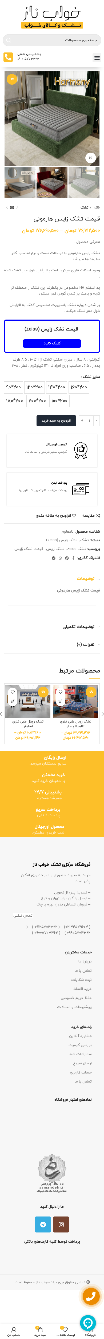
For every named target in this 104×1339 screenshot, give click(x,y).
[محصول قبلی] (17, 207)
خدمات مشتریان (78, 952)
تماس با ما (83, 970)
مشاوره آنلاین (80, 1036)
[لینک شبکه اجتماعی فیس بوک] (73, 558)
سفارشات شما (80, 1054)
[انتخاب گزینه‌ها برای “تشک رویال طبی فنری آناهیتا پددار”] (60, 701)
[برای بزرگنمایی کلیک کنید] (90, 158)
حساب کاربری (81, 1072)
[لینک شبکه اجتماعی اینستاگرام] (61, 1224)
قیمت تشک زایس (28, 549)
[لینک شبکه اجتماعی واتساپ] (60, 558)
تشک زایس (55, 549)
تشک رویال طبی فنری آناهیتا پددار (75, 724)
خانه (96, 207)
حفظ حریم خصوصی (76, 998)
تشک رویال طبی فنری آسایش (27, 724)
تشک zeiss (76, 549)
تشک (84, 207)
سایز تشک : (90, 376)
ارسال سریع (82, 1063)
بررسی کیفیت (80, 1045)
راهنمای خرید (81, 1027)
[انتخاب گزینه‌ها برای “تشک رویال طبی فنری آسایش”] (12, 701)
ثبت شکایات (81, 979)
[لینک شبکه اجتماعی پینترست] (66, 558)
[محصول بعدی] (6, 207)
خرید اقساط (82, 988)
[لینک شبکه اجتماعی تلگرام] (53, 558)
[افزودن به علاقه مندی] (60, 692)
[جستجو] (9, 40)
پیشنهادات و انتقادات (74, 1007)
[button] (97, 57)
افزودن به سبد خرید (56, 420)
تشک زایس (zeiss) (61, 540)
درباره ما (85, 961)
